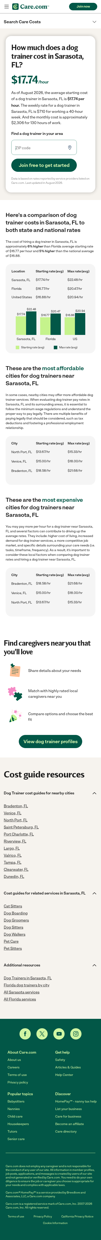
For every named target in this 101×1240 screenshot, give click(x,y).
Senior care (16, 1139)
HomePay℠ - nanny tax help (76, 1101)
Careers (13, 1067)
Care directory (66, 1132)
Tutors (12, 1132)
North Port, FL (21, 452)
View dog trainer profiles (50, 741)
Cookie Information (55, 1223)
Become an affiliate (69, 1124)
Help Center (64, 1075)
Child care (15, 1116)
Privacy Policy (43, 1216)
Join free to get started (44, 165)
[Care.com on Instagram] (76, 1034)
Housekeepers (18, 1124)
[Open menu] (6, 6)
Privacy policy (18, 1082)
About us (14, 1060)
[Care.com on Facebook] (25, 1034)
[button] (50, 21)
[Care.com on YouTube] (59, 1034)
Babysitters (16, 1101)
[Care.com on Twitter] (42, 1034)
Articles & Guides (68, 1067)
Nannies (14, 1109)
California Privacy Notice (77, 1216)
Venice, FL (19, 461)
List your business (68, 1109)
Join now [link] (83, 6)
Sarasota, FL (21, 280)
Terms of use (17, 1075)
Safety (60, 1060)
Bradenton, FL (21, 471)
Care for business (68, 1116)
